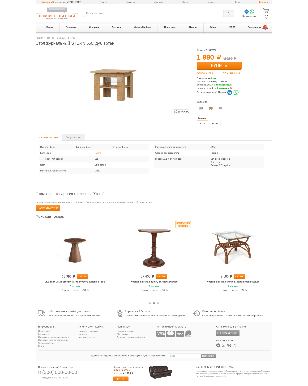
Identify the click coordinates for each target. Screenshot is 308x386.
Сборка (185, 2)
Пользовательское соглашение (53, 340)
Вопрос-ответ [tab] (73, 137)
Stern (98, 153)
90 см (215, 123)
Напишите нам (229, 333)
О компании (44, 331)
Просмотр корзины (126, 331)
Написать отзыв (48, 208)
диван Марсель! (121, 370)
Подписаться (208, 356)
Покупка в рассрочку (88, 331)
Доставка (158, 2)
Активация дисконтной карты (131, 337)
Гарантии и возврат (87, 337)
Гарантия (211, 2)
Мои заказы (122, 334)
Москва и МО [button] (48, 2)
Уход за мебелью (46, 343)
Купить (219, 65)
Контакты (263, 2)
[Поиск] (228, 13)
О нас (237, 2)
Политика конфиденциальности (53, 337)
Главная (39, 38)
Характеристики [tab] (48, 137)
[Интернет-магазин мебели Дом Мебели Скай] (57, 13)
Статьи (41, 346)
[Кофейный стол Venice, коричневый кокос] (233, 247)
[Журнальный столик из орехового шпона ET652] (75, 247)
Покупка (103, 2)
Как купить (43, 334)
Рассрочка (130, 2)
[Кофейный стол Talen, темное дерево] (154, 247)
